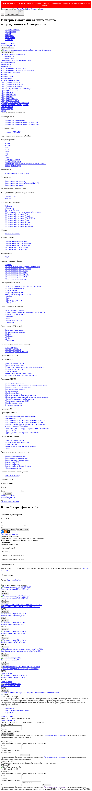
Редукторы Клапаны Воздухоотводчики (20, 446)
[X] (8, 531)
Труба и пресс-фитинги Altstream (18, 243)
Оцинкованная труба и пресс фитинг (19, 373)
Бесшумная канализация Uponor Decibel (20, 416)
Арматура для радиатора (14, 363)
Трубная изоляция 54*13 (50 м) (13, 642)
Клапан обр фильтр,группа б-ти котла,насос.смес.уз (25, 367)
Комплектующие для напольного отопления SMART (25, 420)
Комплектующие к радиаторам (17, 460)
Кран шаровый (11, 290)
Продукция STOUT (8, 95)
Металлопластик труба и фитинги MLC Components (25, 424)
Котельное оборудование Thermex (18, 222)
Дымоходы (9, 208)
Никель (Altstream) (12, 476)
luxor (7, 156)
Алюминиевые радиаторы (15, 456)
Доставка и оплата (12, 30)
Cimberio (8, 145)
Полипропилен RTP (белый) (12, 84)
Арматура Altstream (12, 160)
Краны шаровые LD (13, 162)
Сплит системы (7, 107)
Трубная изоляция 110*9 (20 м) (12, 616)
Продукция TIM (7, 97)
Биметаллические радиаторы (16, 458)
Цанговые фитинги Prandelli (16, 249)
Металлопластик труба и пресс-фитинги (20, 395)
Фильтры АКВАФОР (13, 132)
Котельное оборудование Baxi (16, 214)
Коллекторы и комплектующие (17, 442)
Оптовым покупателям (10, 534)
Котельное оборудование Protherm (18, 220)
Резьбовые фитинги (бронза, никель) (15, 105)
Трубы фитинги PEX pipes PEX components (21, 433)
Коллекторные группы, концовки (18, 387)
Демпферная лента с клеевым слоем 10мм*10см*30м (21, 651)
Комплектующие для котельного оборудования (23, 212)
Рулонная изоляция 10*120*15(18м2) (15, 589)
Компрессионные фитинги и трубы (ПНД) (17, 70)
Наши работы (10, 32)
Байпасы (8, 265)
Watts (7, 158)
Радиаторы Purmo (12, 464)
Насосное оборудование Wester (17, 275)
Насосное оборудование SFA (16, 273)
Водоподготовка (7, 58)
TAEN (7, 257)
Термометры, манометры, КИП (17, 401)
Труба (7, 299)
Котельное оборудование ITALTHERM (20, 218)
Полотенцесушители (13, 350)
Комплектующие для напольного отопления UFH (24, 422)
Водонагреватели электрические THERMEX (22, 122)
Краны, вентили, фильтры (15, 332)
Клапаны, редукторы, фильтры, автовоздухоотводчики (26, 385)
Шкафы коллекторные (13, 403)
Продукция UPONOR (9, 99)
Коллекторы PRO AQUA (14, 288)
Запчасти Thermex (12, 210)
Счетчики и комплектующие (16, 279)
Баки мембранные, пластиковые (13, 54)
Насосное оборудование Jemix (16, 271)
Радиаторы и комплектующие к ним (15, 103)
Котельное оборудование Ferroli (17, 216)
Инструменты (6, 64)
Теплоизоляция (7, 109)
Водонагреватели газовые (15, 120)
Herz (7, 152)
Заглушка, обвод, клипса (14, 310)
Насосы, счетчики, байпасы (11, 80)
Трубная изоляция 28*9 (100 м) (13, 633)
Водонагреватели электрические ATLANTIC (22, 124)
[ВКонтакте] (2, 531)
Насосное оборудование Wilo (16, 277)
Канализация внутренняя (15, 181)
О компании (10, 38)
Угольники (9, 322)
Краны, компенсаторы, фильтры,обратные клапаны (25, 312)
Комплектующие (11, 348)
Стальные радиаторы (13, 468)
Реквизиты (9, 708)
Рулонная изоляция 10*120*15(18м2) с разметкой (19, 669)
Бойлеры (8, 206)
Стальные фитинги (12, 234)
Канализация (6, 66)
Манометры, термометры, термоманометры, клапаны (25, 164)
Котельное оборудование (10, 72)
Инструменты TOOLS (13, 418)
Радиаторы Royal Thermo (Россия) (18, 466)
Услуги (8, 34)
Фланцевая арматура (13, 166)
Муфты (8, 334)
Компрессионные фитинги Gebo (13, 68)
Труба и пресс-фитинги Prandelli (17, 245)
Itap (6, 154)
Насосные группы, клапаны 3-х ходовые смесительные (26, 397)
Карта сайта (9, 712)
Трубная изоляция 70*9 (10, 660)
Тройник (8, 297)
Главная (4, 502)
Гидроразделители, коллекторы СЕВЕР (16, 60)
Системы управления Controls (16, 426)
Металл (4, 74)
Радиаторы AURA (12, 462)
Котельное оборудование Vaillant (17, 224)
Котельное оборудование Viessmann (19, 226)
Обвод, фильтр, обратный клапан (18, 294)
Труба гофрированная (13, 301)
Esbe (7, 147)
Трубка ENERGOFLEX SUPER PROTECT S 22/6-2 (20, 607)
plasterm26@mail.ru (8, 46)
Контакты (9, 40)
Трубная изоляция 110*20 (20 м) (13, 677)
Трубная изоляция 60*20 (10, 686)
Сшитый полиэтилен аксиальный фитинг (21, 375)
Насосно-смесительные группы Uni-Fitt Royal (22, 267)
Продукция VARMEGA (10, 101)
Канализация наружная (14, 185)
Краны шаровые (11, 391)
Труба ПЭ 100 (10, 196)
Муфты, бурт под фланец (15, 314)
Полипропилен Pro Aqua (10, 82)
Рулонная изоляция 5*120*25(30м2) (14, 598)
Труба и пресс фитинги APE (16, 241)
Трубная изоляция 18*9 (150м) (12, 624)
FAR (7, 149)
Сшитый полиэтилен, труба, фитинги (19, 399)
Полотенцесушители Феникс (16, 352)
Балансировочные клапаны (15, 365)
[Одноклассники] (5, 531)
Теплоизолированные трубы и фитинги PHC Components (27, 429)
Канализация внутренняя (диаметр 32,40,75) (22, 183)
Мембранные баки (12, 393)
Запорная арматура (8, 62)
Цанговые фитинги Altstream (16, 247)
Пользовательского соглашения (56, 735)
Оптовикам (9, 36)
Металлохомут (6, 78)
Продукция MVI (7, 93)
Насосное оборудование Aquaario (18, 269)
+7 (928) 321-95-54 (8, 43)
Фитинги (8, 198)
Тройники (9, 316)
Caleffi (7, 143)
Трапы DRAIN (11, 431)
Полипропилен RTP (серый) (11, 87)
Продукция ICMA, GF (9, 91)
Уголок (8, 303)
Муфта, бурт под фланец (14, 292)
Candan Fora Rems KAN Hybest (17, 173)
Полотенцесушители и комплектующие (16, 89)
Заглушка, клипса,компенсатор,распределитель (23, 286)
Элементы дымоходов (13, 405)
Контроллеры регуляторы (15, 389)
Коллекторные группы (14, 369)
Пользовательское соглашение (16, 710)
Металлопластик (7, 76)
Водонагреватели (7, 56)
